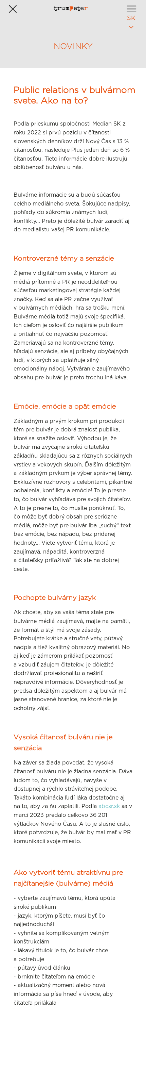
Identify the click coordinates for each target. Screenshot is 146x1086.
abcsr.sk (109, 806)
